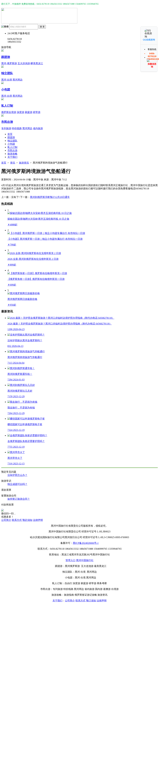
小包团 (5, 89)
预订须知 (91, 600)
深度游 (20, 112)
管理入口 (70, 560)
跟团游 (5, 57)
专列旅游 (6, 128)
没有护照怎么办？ (17, 475)
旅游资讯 (24, 162)
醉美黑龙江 (37, 63)
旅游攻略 (12, 153)
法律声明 (38, 520)
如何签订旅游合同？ (18, 499)
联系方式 (17, 520)
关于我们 (12, 157)
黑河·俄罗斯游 (9, 63)
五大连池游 (24, 63)
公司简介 (6, 520)
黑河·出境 (6, 79)
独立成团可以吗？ (17, 484)
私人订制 (7, 105)
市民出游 (7, 121)
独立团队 (7, 73)
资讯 (12, 162)
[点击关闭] (154, 26)
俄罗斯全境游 (8, 112)
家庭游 (28, 112)
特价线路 (17, 128)
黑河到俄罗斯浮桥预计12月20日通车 (50, 197)
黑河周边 (18, 79)
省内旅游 (38, 128)
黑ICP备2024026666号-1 (86, 543)
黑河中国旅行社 (84, 560)
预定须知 (27, 520)
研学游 (36, 112)
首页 (9, 134)
